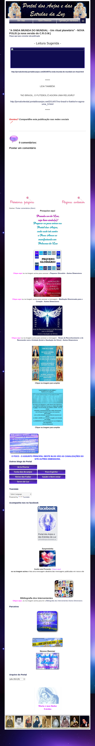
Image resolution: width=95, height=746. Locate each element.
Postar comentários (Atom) (25, 208)
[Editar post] (11, 122)
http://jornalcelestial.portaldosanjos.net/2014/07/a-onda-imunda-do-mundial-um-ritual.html (47, 72)
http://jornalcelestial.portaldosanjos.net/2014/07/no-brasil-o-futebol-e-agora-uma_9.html (47, 102)
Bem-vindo (21, 20)
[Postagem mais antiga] (73, 204)
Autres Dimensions (44, 20)
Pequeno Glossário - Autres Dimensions (66, 273)
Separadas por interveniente (68, 20)
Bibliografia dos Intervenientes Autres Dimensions (64, 601)
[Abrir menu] (83, 20)
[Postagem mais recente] (22, 204)
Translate (26, 497)
